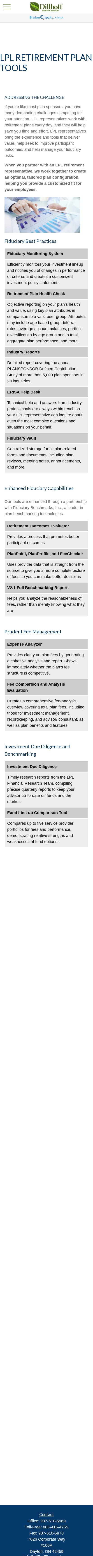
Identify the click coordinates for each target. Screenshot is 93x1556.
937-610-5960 (53, 1521)
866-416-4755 (55, 1527)
